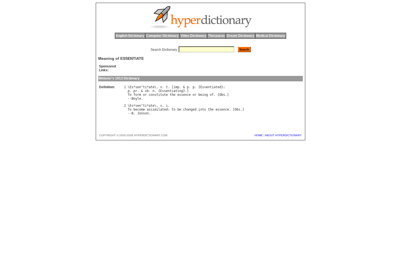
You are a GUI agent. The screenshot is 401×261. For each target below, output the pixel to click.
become (139, 109)
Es (131, 87)
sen (138, 87)
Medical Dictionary (270, 36)
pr (135, 91)
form (137, 95)
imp (176, 87)
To (129, 95)
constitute (158, 95)
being (203, 95)
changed (189, 109)
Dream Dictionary (240, 36)
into (202, 109)
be (179, 109)
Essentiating (171, 91)
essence (184, 95)
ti (145, 87)
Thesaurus (216, 36)
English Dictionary (130, 36)
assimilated (157, 109)
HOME (259, 135)
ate (151, 87)
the (172, 95)
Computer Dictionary (162, 36)
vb (147, 91)
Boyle (136, 98)
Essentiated (210, 87)
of (212, 95)
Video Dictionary (193, 36)
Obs (222, 95)
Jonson (143, 113)
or (145, 95)
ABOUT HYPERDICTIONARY (283, 135)
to (173, 109)
